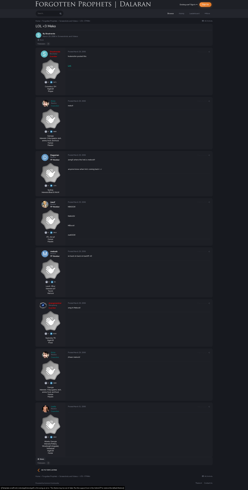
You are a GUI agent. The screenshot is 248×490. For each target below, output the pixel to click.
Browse (171, 13)
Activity (181, 13)
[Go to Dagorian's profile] (44, 157)
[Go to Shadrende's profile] (38, 35)
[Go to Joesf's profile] (44, 204)
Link (69, 66)
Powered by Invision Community (47, 483)
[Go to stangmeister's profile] (43, 305)
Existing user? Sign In (188, 4)
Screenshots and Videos (68, 36)
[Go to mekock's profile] (44, 253)
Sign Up (205, 4)
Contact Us (208, 483)
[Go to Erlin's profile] (45, 103)
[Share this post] (209, 52)
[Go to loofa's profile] (45, 408)
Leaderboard (194, 13)
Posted (77, 52)
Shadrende (50, 33)
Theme (198, 483)
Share (41, 40)
